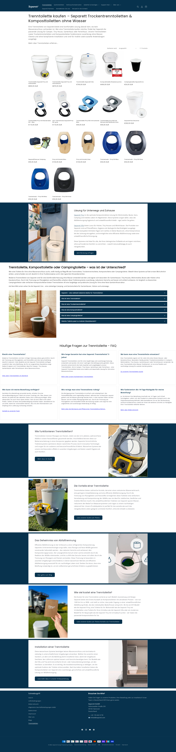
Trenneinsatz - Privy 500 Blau (37, 196)
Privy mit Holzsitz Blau (59, 159)
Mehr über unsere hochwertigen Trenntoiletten (77, 376)
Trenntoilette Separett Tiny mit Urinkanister (38, 82)
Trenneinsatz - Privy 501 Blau (109, 159)
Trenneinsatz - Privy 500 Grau (61, 196)
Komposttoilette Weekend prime (110, 82)
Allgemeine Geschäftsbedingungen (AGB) (42, 707)
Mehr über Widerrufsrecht (129, 410)
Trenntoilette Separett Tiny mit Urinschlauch (62, 82)
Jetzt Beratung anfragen (85, 253)
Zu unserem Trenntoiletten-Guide (132, 371)
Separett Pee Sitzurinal (131, 120)
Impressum (32, 714)
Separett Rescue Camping (37, 159)
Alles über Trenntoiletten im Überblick (15, 376)
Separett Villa (79, 226)
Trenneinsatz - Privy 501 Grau (133, 159)
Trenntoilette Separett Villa (85, 82)
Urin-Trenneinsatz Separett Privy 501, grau (62, 121)
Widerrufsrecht (33, 704)
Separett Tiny (79, 215)
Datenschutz (32, 710)
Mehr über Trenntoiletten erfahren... (43, 43)
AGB (99, 744)
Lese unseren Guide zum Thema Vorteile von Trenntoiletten (98, 622)
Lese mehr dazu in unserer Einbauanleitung (53, 679)
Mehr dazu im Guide (45, 459)
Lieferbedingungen (34, 701)
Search (30, 698)
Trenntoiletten (33, 723)
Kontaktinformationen (108, 744)
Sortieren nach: (112, 48)
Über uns (31, 717)
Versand (118, 744)
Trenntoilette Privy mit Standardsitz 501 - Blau (39, 121)
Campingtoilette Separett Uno (134, 82)
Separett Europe (57, 745)
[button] (91, 5)
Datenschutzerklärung (80, 744)
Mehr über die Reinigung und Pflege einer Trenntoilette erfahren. (83, 409)
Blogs (30, 720)
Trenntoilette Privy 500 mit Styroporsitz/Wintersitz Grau (109, 121)
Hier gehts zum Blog (45, 575)
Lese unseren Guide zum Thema (88, 518)
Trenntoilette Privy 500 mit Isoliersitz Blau (87, 121)
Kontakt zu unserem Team (11, 411)
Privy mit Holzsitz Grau (83, 159)
